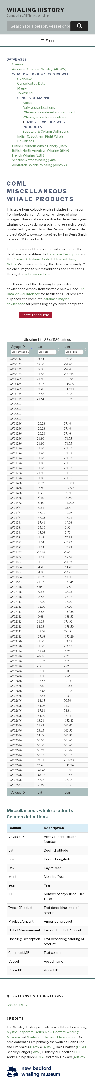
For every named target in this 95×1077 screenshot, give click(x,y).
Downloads (25, 141)
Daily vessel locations (39, 108)
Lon (67, 347)
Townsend (25, 93)
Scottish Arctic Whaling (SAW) (34, 160)
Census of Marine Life (37, 98)
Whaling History (36, 10)
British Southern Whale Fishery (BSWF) (41, 146)
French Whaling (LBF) (28, 155)
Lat (40, 347)
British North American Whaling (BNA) (40, 151)
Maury (22, 88)
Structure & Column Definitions (46, 132)
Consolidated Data (31, 84)
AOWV (34, 1047)
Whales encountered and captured (49, 112)
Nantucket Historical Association (51, 1037)
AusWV (80, 1057)
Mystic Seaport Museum (25, 1032)
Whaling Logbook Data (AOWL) (40, 74)
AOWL (48, 1047)
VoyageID (18, 347)
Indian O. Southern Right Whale (40, 136)
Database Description (63, 254)
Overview (19, 64)
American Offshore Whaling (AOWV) (39, 69)
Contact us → (17, 1005)
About (27, 103)
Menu (50, 40)
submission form (37, 274)
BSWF (82, 1047)
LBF (77, 1052)
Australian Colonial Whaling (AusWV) (39, 165)
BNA (40, 1057)
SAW (36, 1052)
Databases (17, 59)
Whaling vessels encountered (45, 117)
